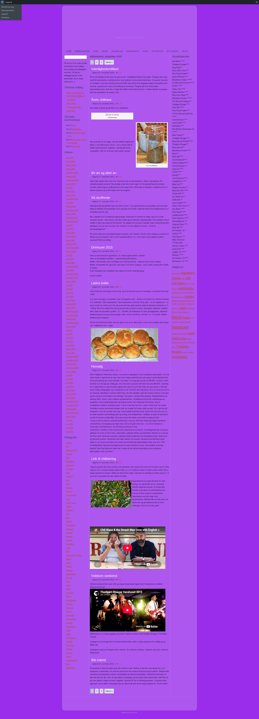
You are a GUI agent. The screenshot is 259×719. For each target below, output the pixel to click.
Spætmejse (183, 333)
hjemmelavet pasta (178, 297)
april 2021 (70, 229)
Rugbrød (69, 604)
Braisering (70, 465)
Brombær (69, 469)
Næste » (109, 62)
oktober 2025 (71, 176)
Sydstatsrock (71, 638)
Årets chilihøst (101, 100)
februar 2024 (71, 207)
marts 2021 (70, 233)
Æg (67, 446)
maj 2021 (69, 225)
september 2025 (72, 180)
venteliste (191, 352)
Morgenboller (190, 308)
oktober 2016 (71, 364)
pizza (68, 585)
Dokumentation (7, 10)
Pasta (177, 317)
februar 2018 (71, 304)
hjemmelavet (190, 292)
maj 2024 (69, 203)
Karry (193, 301)
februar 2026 (71, 165)
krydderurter (190, 304)
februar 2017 (71, 349)
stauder (189, 339)
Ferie (95, 51)
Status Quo (179, 338)
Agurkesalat (76, 129)
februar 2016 (71, 394)
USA (68, 664)
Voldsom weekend (104, 576)
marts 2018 (70, 300)
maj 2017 (69, 338)
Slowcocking (71, 619)
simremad (70, 615)
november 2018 (72, 278)
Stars (191, 333)
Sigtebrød (180, 327)
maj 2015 (69, 428)
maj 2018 (69, 293)
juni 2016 (69, 379)
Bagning (69, 454)
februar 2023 (71, 214)
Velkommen (70, 668)
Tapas (174, 347)
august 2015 (71, 417)
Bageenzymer (71, 450)
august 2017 (71, 327)
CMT (68, 484)
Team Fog (70, 645)
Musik (145, 51)
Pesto (186, 317)
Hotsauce (69, 529)
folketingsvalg (176, 292)
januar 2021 (70, 240)
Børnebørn (70, 461)
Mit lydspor (172, 51)
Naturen (69, 567)
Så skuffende (100, 197)
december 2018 (72, 274)
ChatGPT (69, 477)
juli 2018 (69, 285)
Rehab (68, 597)
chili (67, 480)
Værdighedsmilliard (104, 69)
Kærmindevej (132, 51)
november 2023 (72, 210)
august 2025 (71, 184)
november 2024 (72, 199)
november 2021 (72, 222)
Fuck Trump (70, 503)
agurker (69, 443)
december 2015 (72, 402)
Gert (120, 73)
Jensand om (117, 51)
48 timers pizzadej (74, 107)
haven (183, 292)
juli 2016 (69, 375)
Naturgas (69, 570)
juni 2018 (69, 289)
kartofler (174, 304)
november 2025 (72, 173)
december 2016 (72, 357)
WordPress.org (7, 7)
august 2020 (71, 252)
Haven (105, 51)
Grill (67, 514)
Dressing (69, 488)
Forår (68, 499)
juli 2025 (69, 188)
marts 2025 (70, 191)
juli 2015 (69, 420)
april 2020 (70, 259)
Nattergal (175, 312)
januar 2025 (70, 195)
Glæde (68, 507)
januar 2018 (70, 308)
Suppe (68, 630)
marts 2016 (70, 390)
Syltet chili (76, 146)
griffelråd (69, 510)
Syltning (69, 642)
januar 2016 (70, 398)
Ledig (68, 548)
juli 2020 (69, 255)
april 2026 (70, 158)
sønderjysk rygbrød (188, 342)
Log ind (9, 2)
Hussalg (69, 537)
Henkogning (70, 525)
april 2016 (70, 387)
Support (4, 14)
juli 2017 (69, 330)
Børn (68, 458)
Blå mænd (98, 660)
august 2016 (71, 372)
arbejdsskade (176, 273)
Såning (68, 612)
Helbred (69, 522)
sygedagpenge (176, 342)
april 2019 (70, 270)
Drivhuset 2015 (102, 247)
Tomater (69, 653)
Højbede (69, 533)
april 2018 (70, 297)
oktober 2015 (71, 409)
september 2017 (72, 323)
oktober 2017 (71, 319)
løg (178, 308)
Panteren (185, 312)
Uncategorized (71, 660)
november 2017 (72, 315)
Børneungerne (82, 51)
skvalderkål (175, 333)
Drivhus (69, 492)
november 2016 (72, 360)
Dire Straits (71, 100)
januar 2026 (70, 169)
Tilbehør (69, 649)
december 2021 (72, 218)
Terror (74, 125)
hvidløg (189, 296)
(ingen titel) (71, 111)
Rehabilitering (71, 600)
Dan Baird (178, 283)
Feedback (5, 17)
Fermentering (71, 495)
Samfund (69, 608)
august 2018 (71, 282)
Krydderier (70, 544)
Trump (68, 657)
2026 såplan (71, 103)
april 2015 (70, 432)
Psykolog (69, 593)
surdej (68, 634)
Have (68, 518)
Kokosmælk (181, 304)
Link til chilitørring (103, 458)
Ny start (69, 578)
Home (69, 51)
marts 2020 (70, 263)
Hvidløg (69, 540)
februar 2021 (71, 237)
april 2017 (70, 342)
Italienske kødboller (184, 301)
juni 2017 (69, 334)
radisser (182, 322)
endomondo (186, 288)
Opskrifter (157, 51)
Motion (68, 559)
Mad (67, 552)
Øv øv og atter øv (103, 173)
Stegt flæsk (70, 627)
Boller (183, 278)
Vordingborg (179, 357)
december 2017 (72, 312)
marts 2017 (70, 345)
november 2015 (72, 405)
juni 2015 (69, 424)
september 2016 (72, 368)
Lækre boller (100, 283)
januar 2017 (70, 353)
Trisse (185, 51)
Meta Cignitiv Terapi (73, 555)
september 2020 (72, 248)
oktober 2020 (71, 244)
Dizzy (187, 283)
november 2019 (72, 267)
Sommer (69, 623)
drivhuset (175, 289)
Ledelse (174, 308)
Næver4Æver (71, 574)
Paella (180, 312)
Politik (68, 589)
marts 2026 (70, 161)
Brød (68, 473)
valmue (184, 352)
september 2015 (72, 413)
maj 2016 (69, 383)
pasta (68, 582)
